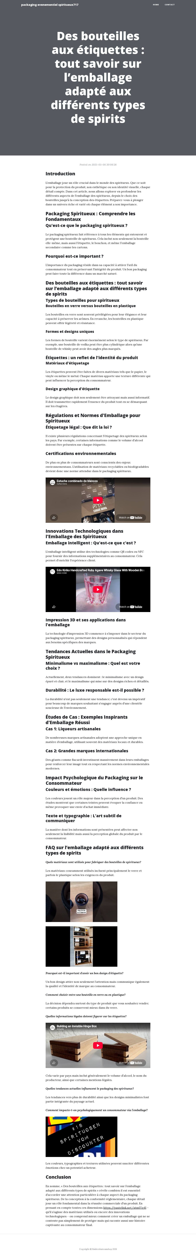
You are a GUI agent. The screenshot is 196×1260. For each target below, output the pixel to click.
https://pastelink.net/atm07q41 (124, 1207)
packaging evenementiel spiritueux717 (49, 5)
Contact (170, 4)
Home (156, 4)
